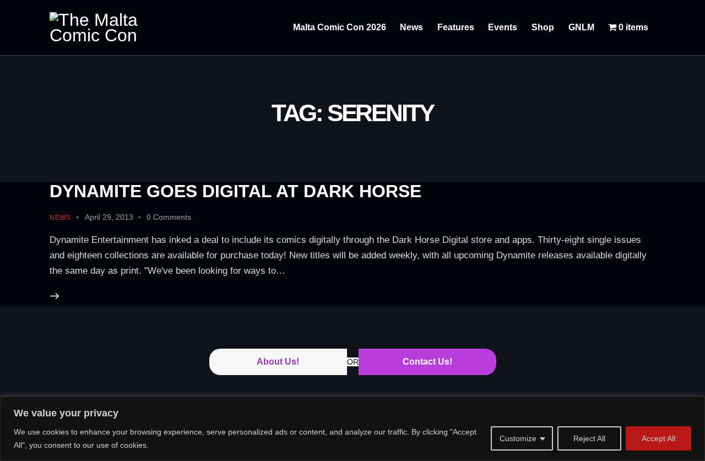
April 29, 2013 (109, 217)
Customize (518, 438)
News (60, 217)
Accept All (658, 438)
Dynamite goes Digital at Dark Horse (235, 191)
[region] (352, 429)
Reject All (589, 438)
